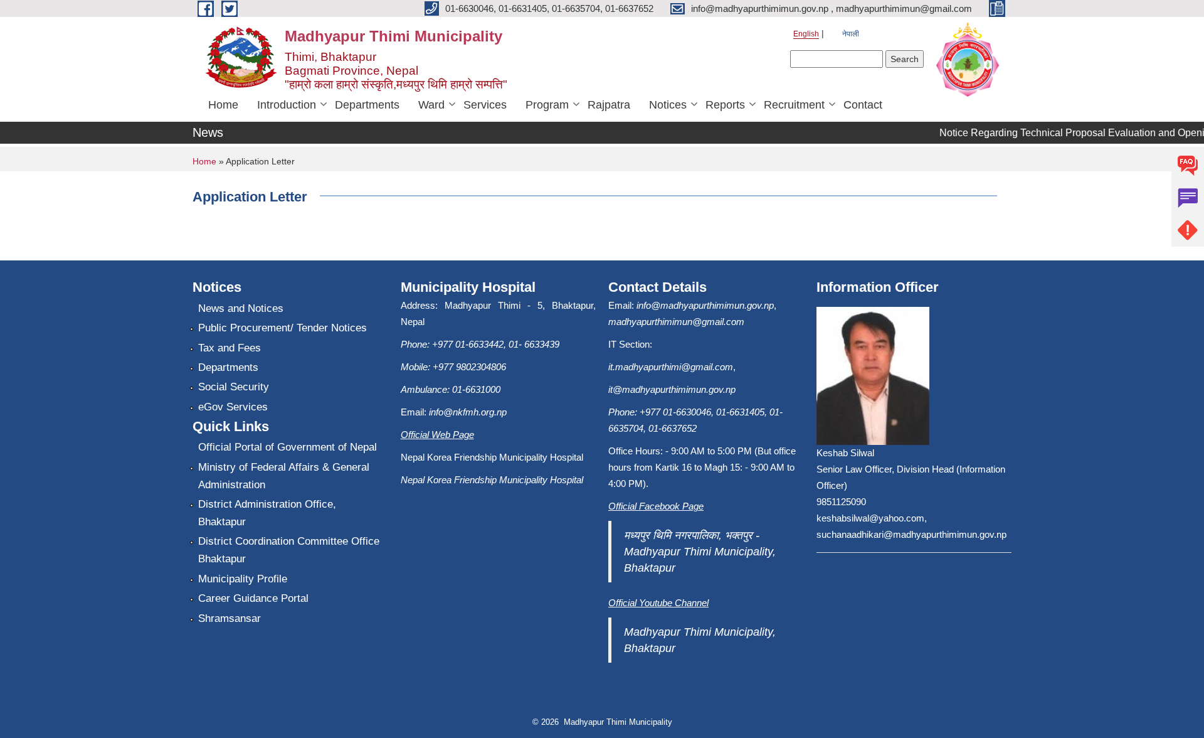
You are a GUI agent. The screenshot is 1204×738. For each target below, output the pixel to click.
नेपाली (850, 33)
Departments (367, 105)
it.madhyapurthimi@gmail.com (670, 366)
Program (547, 105)
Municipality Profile (242, 579)
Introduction (286, 105)
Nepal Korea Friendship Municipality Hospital (492, 479)
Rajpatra (609, 105)
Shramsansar (229, 618)
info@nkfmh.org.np (468, 412)
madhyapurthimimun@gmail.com (676, 321)
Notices (668, 105)
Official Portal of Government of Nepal (287, 447)
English (806, 33)
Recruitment (794, 105)
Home (223, 105)
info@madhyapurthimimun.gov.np (705, 305)
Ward (431, 105)
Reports (725, 105)
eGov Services (233, 407)
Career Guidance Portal (253, 598)
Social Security (233, 387)
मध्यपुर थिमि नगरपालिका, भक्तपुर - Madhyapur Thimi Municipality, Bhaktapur (700, 551)
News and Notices (240, 308)
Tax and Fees (229, 348)
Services (485, 105)
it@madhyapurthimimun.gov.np (672, 389)
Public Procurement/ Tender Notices (282, 328)
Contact (862, 105)
